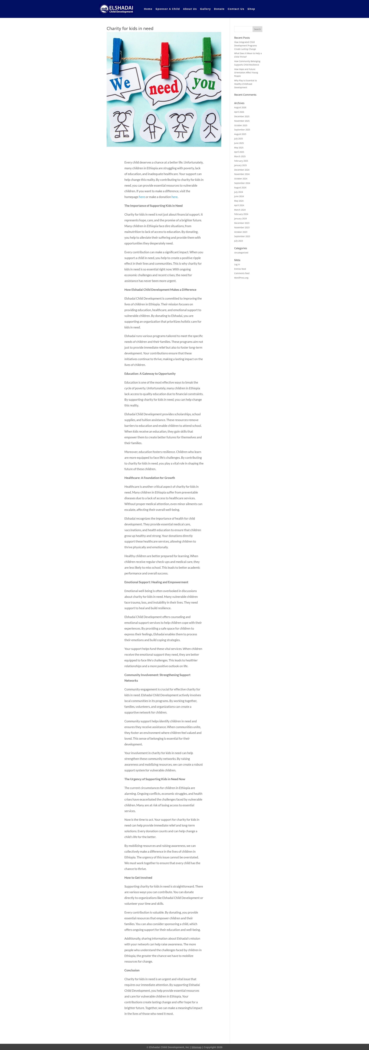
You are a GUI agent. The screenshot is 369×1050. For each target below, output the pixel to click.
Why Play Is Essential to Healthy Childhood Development (245, 84)
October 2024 (240, 178)
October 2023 (240, 232)
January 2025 (240, 165)
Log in (237, 264)
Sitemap (196, 1047)
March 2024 (240, 209)
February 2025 (241, 160)
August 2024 (240, 187)
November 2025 (242, 120)
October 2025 (240, 125)
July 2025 (238, 138)
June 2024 (239, 196)
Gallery (205, 9)
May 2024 (238, 200)
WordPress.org (241, 277)
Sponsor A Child (168, 9)
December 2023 (241, 223)
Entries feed (240, 269)
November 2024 (242, 174)
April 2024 (239, 205)
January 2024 (240, 218)
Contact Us (236, 9)
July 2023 (238, 240)
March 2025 (240, 156)
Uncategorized (241, 252)
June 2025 (239, 143)
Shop (251, 9)
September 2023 (242, 236)
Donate (219, 9)
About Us (190, 9)
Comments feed (242, 273)
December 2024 (241, 169)
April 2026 (239, 112)
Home (148, 9)
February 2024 (241, 214)
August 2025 (240, 134)
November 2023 (242, 227)
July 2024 (238, 192)
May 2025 (238, 147)
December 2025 (241, 116)
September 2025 (242, 129)
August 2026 (240, 107)
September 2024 (242, 183)
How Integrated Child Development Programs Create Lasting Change (245, 45)
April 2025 (239, 151)
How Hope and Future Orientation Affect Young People (246, 72)
